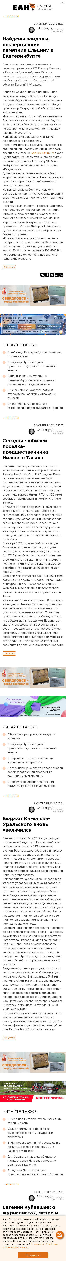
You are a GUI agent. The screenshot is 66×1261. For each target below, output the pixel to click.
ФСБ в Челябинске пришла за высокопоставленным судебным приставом (30, 1133)
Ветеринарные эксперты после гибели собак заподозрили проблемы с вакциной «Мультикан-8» (35, 772)
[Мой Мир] (57, 275)
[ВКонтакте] (42, 275)
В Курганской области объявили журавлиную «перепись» (30, 760)
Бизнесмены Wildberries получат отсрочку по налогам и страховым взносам (32, 394)
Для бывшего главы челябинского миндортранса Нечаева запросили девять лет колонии (32, 1160)
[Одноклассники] (47, 275)
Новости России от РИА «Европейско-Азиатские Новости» (24, 7)
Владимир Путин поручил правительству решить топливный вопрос (32, 366)
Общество (9, 267)
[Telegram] (52, 275)
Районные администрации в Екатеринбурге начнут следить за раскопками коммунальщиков (32, 380)
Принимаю (33, 1255)
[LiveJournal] (61, 275)
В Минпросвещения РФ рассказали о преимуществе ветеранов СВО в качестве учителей (34, 1147)
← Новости (11, 16)
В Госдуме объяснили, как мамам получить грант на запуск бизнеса (31, 784)
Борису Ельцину (42, 153)
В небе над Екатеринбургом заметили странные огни (34, 354)
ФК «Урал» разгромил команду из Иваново (32, 736)
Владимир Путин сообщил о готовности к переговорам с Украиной (35, 406)
